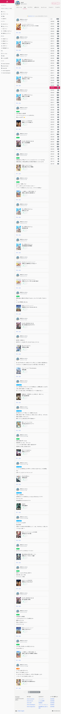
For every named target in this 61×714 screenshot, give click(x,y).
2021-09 (55, 163)
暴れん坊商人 (26, 599)
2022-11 (55, 132)
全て (55, 19)
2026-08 (55, 21)
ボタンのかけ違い (27, 533)
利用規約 (40, 702)
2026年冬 (52, 704)
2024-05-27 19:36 (23, 359)
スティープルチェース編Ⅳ (28, 555)
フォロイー (51, 7)
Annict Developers (31, 704)
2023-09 (55, 107)
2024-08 (55, 80)
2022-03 (55, 151)
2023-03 (55, 122)
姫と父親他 (25, 347)
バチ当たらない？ (26, 629)
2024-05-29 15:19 (23, 205)
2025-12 (55, 41)
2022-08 (55, 139)
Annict (17, 697)
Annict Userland (30, 699)
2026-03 (55, 33)
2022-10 (55, 134)
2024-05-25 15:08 (23, 490)
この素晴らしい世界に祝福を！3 (29, 191)
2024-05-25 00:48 (23, 518)
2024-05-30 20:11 (23, 109)
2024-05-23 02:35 (23, 612)
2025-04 (55, 60)
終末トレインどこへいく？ (27, 305)
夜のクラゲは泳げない (26, 450)
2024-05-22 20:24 (23, 642)
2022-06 (55, 144)
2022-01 (55, 156)
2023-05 (55, 117)
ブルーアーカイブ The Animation (29, 368)
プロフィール (19, 7)
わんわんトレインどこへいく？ (28, 262)
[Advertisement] (37, 12)
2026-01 (55, 38)
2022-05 (55, 146)
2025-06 (55, 55)
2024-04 (55, 90)
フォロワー (57, 7)
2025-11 (55, 43)
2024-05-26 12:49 (23, 408)
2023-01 (55, 127)
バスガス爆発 (26, 96)
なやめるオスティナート (28, 423)
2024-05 (55, 87)
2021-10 (55, 161)
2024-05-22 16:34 (23, 666)
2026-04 (55, 31)
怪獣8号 (23, 504)
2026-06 (55, 26)
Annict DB (29, 702)
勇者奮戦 (26, 142)
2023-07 (55, 112)
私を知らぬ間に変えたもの (28, 61)
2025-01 (55, 68)
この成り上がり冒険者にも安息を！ (30, 653)
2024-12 (55, 70)
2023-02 (55, 124)
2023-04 (55, 119)
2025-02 (55, 65)
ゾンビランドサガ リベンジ (28, 24)
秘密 (24, 369)
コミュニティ (41, 699)
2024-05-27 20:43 (23, 319)
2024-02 (55, 95)
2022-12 (55, 129)
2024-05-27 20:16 (23, 337)
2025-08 (55, 51)
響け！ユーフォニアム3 (27, 422)
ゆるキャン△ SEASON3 (27, 121)
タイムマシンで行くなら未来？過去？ (30, 281)
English (22, 711)
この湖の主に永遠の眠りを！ (28, 192)
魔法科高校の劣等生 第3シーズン (29, 554)
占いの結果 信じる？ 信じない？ (29, 263)
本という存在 (26, 78)
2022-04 (55, 149)
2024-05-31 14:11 (23, 38)
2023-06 (55, 114)
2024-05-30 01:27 (23, 135)
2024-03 (55, 92)
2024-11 (55, 73)
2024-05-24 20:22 (23, 546)
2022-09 (55, 136)
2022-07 (55, 141)
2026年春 (52, 702)
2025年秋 (52, 706)
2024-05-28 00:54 (23, 293)
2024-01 (55, 97)
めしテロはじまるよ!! (27, 581)
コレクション (44, 7)
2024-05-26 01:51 (23, 464)
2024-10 (55, 75)
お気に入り (36, 7)
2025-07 (55, 53)
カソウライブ (26, 451)
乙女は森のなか (26, 43)
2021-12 (55, 159)
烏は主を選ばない (26, 476)
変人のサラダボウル (26, 345)
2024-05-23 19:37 (23, 568)
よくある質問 (41, 700)
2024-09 (55, 78)
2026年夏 (52, 700)
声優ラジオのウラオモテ (27, 165)
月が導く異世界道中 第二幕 (28, 141)
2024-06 (55, 85)
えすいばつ (25, 210)
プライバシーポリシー (43, 704)
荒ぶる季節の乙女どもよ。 (27, 42)
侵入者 (24, 477)
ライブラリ (30, 7)
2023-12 (55, 100)
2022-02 (55, 154)
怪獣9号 (25, 505)
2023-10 (55, 105)
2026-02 (55, 36)
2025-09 (55, 48)
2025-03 (55, 63)
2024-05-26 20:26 (23, 382)
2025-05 (55, 58)
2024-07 (55, 82)
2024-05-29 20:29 (23, 155)
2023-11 (55, 102)
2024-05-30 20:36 (23, 91)
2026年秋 (52, 699)
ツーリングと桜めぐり (27, 122)
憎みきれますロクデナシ (28, 324)
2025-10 (55, 46)
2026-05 (55, 28)
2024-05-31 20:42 (23, 20)
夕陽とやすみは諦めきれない (28, 681)
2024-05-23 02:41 (23, 594)
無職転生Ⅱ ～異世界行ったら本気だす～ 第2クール (32, 394)
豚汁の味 (25, 228)
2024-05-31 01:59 (23, 73)
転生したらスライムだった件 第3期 (29, 532)
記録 (25, 7)
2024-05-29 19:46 (23, 179)
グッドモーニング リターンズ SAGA (30, 25)
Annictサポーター (31, 16)
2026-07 (55, 23)
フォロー (55, 3)
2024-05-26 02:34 (23, 436)
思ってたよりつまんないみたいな (29, 307)
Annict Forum (30, 700)
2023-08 (55, 109)
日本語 (19, 711)
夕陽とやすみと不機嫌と (28, 166)
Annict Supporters (31, 706)
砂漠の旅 (25, 395)
